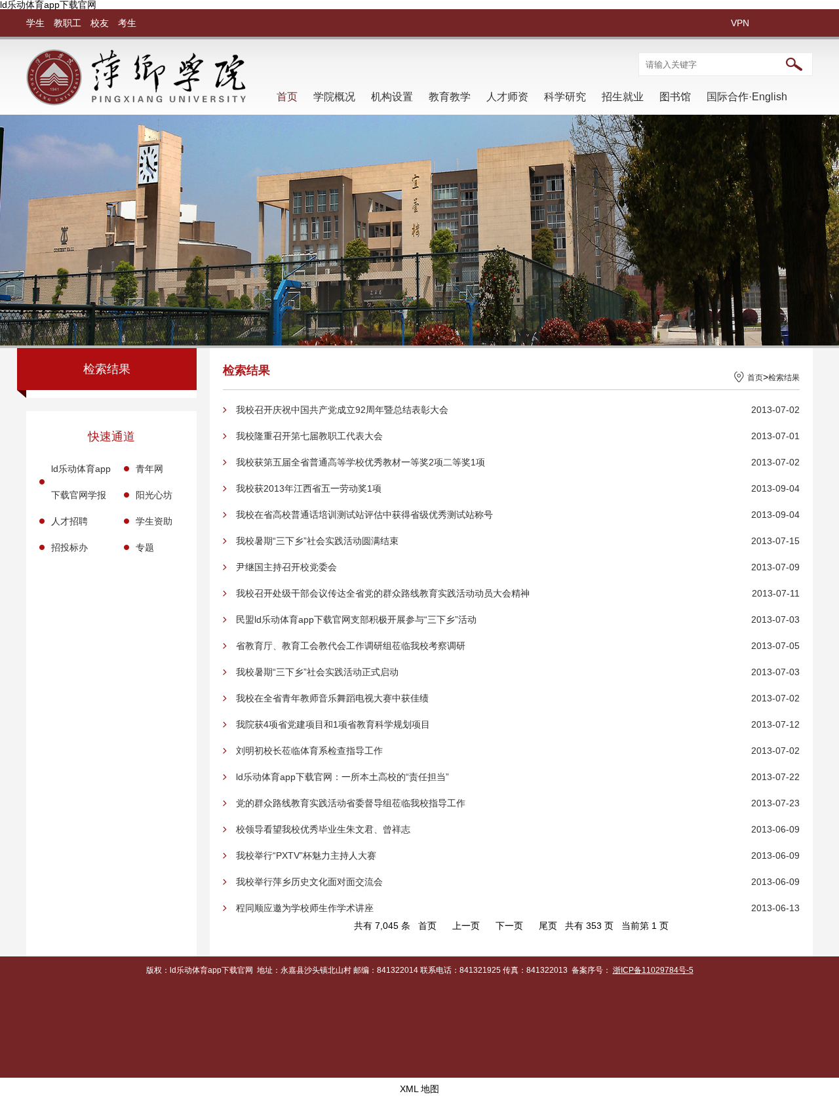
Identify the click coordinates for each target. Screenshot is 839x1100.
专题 (145, 547)
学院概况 (334, 96)
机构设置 (392, 96)
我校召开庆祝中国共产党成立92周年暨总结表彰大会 (342, 409)
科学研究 (565, 96)
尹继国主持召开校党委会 (286, 567)
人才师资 (507, 96)
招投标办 (69, 547)
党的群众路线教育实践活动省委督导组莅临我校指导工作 (350, 803)
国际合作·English (747, 96)
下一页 (509, 925)
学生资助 (154, 521)
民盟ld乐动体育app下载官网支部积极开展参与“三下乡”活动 (356, 619)
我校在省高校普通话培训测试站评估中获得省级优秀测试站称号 (364, 514)
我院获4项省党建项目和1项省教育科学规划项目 (333, 724)
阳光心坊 (154, 495)
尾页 (548, 925)
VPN (740, 23)
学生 (35, 23)
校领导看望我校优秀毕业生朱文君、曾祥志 (323, 829)
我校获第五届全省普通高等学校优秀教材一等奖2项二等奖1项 (360, 462)
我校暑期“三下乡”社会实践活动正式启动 (317, 672)
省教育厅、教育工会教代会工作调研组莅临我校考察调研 (350, 645)
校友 (99, 23)
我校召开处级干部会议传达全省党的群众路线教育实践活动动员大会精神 (383, 593)
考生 (127, 23)
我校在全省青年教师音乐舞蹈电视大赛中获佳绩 (332, 698)
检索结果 (784, 377)
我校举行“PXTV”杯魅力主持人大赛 (306, 855)
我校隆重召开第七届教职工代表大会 (309, 436)
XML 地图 (419, 1089)
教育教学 (450, 96)
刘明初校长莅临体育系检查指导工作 (309, 750)
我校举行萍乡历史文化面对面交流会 (309, 881)
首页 (287, 96)
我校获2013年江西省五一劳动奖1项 (308, 488)
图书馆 (675, 96)
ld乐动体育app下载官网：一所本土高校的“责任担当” (342, 777)
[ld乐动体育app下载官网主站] (136, 102)
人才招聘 (69, 521)
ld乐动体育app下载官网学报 (81, 481)
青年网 (149, 468)
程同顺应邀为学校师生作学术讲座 (305, 908)
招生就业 (623, 96)
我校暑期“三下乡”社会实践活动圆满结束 (317, 541)
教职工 (67, 23)
